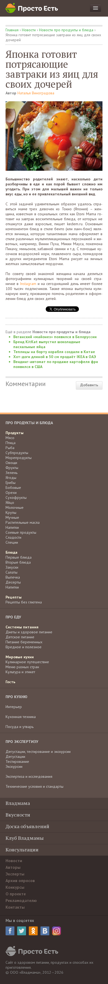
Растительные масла (23, 522)
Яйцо (10, 502)
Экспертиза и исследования (29, 776)
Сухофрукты (16, 497)
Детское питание (20, 637)
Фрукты (12, 467)
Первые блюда (19, 557)
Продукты (15, 432)
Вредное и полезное (24, 646)
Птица (11, 442)
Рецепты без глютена (24, 602)
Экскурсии (14, 766)
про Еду (13, 617)
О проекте (16, 894)
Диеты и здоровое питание (29, 632)
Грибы (11, 482)
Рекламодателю (21, 900)
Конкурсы (15, 887)
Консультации (22, 849)
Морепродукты (19, 457)
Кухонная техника (21, 716)
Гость (10, 681)
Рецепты (14, 597)
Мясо (10, 437)
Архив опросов (20, 880)
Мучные (12, 517)
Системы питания (22, 627)
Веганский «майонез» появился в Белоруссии (55, 336)
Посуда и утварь (20, 726)
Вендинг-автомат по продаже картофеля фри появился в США (55, 364)
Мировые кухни (20, 656)
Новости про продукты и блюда (66, 29)
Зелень (11, 472)
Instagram (28, 283)
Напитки (12, 527)
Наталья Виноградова (35, 92)
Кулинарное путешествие (27, 661)
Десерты (13, 582)
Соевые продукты (21, 532)
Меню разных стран (22, 666)
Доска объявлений (27, 826)
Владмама (18, 803)
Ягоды (11, 477)
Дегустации (15, 756)
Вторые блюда (18, 562)
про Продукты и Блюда (29, 422)
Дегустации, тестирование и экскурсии (38, 751)
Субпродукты (17, 452)
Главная (12, 29)
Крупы (11, 512)
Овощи (11, 462)
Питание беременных (24, 641)
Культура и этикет (20, 671)
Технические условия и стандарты (34, 786)
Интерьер (14, 706)
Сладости (13, 537)
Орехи (11, 492)
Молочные (15, 507)
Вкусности (18, 814)
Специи (12, 542)
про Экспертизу (22, 741)
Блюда (11, 552)
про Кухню (16, 696)
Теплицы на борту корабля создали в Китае (54, 351)
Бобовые (13, 487)
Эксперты (15, 874)
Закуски (12, 567)
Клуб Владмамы (25, 837)
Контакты (15, 907)
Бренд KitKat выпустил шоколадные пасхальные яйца (46, 344)
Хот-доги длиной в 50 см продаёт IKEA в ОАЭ (54, 356)
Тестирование (17, 761)
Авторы (13, 867)
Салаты (11, 572)
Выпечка (13, 577)
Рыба (10, 447)
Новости (29, 29)
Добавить (89, 384)
